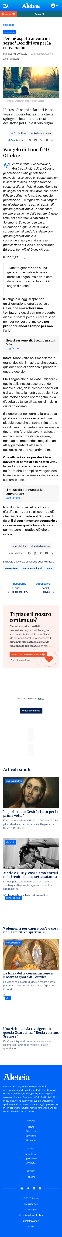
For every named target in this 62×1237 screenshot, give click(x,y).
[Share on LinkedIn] (35, 140)
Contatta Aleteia (31, 1221)
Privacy (31, 1226)
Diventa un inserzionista (31, 1215)
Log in (41, 698)
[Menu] (11, 6)
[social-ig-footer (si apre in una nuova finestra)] (40, 1188)
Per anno (31, 1176)
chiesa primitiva (14, 781)
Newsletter (31, 1154)
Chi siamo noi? (31, 1204)
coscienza (38, 384)
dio (7, 998)
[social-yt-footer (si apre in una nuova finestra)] (22, 1188)
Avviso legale (31, 1209)
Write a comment (31, 710)
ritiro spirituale (13, 897)
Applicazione (31, 1158)
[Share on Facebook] (30, 140)
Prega (38, 14)
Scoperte (31, 1140)
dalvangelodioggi (32, 568)
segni (49, 568)
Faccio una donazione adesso (26, 654)
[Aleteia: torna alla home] (31, 5)
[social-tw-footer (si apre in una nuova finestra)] (34, 1188)
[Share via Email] (47, 140)
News (31, 1126)
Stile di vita (31, 1131)
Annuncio (31, 1162)
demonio (10, 842)
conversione (11, 568)
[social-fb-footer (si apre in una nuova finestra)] (28, 1188)
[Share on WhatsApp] (53, 140)
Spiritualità (8, 24)
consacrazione (13, 942)
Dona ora (6, 14)
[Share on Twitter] (41, 140)
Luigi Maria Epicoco (41, 53)
